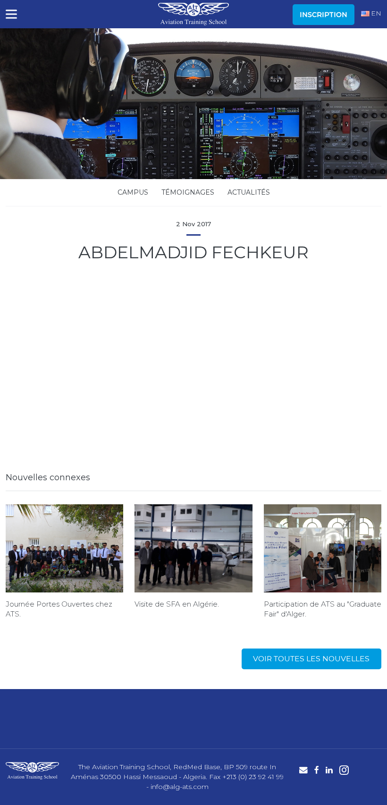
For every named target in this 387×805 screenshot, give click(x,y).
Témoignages (187, 192)
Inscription (323, 14)
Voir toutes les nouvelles (311, 658)
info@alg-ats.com (180, 786)
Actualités (248, 192)
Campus (133, 192)
